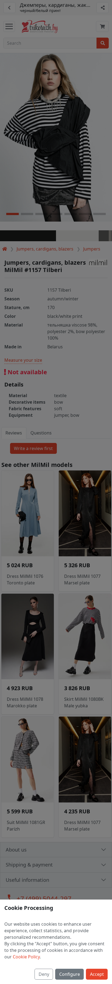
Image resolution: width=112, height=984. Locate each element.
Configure (69, 974)
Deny (44, 974)
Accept (97, 974)
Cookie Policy (26, 957)
